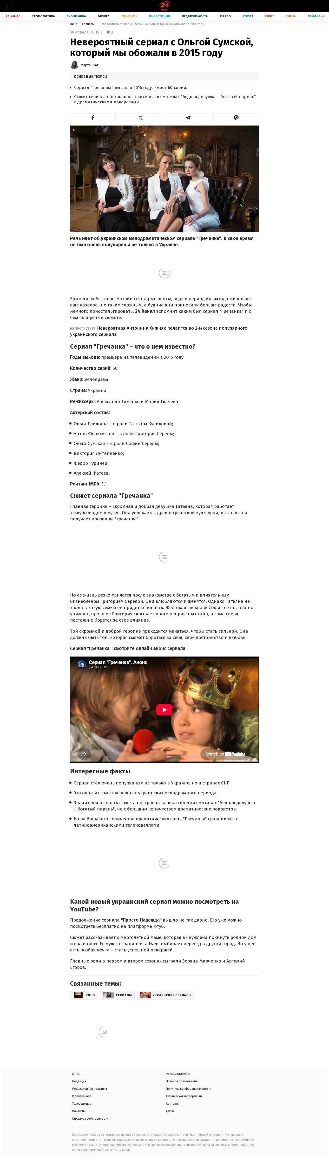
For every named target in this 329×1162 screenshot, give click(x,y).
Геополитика (43, 16)
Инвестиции (159, 16)
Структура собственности (90, 1118)
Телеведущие (81, 1103)
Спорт (248, 16)
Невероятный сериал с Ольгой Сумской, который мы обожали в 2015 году (151, 24)
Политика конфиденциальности (188, 1088)
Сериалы (88, 24)
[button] (93, 117)
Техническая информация (184, 1096)
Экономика (76, 16)
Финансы (129, 16)
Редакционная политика (89, 1088)
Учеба (291, 16)
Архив (170, 1111)
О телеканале (81, 1096)
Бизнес (104, 16)
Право (225, 16)
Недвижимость (195, 16)
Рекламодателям (178, 1074)
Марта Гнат (90, 65)
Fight (269, 16)
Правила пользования (181, 1081)
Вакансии (79, 1111)
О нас (76, 1074)
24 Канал (13, 16)
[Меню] (9, 6)
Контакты (172, 1103)
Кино (74, 24)
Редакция (79, 1081)
